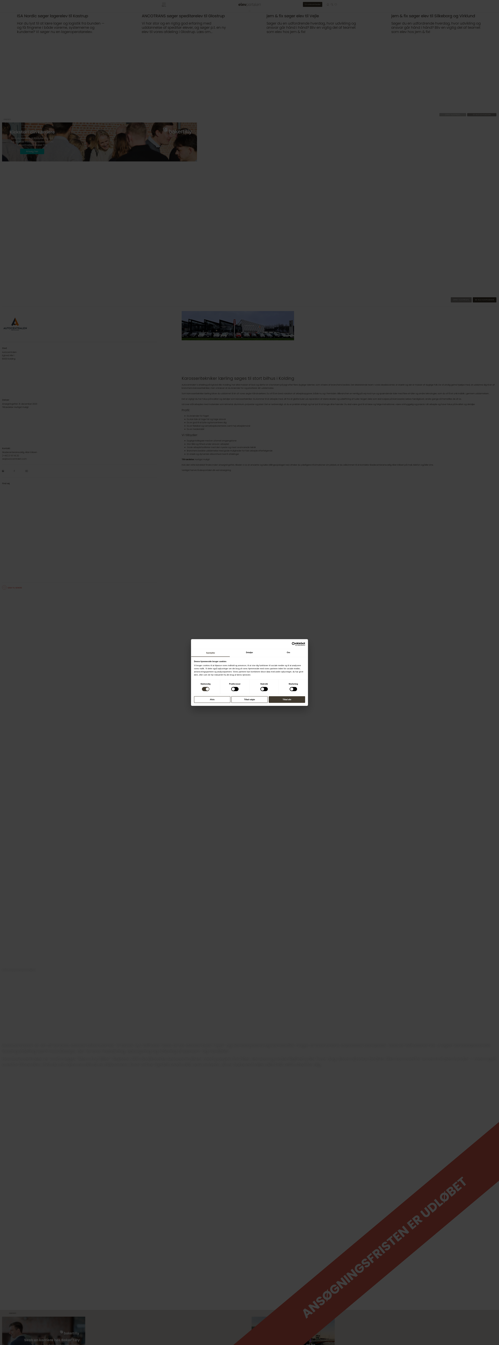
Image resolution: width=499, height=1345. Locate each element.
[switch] (235, 689)
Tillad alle (287, 699)
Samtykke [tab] (210, 653)
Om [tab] (288, 652)
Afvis (212, 699)
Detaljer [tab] (249, 652)
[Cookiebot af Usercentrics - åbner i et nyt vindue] (293, 644)
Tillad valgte (249, 699)
